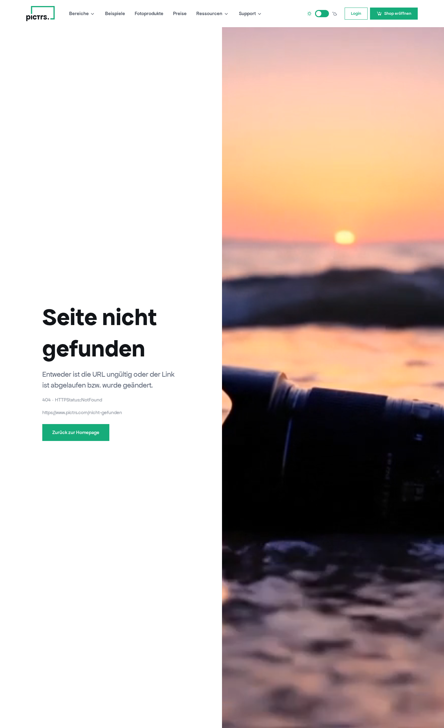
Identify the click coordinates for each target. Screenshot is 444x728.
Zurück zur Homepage (75, 432)
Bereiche (79, 13)
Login (356, 13)
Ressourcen (209, 13)
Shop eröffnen (397, 13)
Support (247, 13)
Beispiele (115, 13)
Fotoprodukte (149, 13)
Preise (180, 13)
